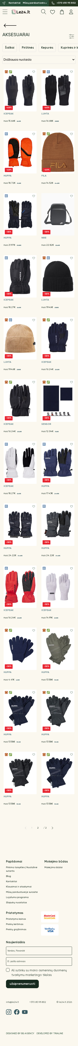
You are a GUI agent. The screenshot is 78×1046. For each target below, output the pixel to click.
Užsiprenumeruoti (22, 983)
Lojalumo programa (17, 897)
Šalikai (9, 47)
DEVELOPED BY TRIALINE (50, 1033)
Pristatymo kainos (16, 919)
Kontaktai (11, 881)
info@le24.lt (12, 1002)
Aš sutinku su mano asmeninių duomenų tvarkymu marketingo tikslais (39, 973)
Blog (8, 876)
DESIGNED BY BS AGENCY (20, 1033)
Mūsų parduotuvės (34, 3)
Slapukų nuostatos (16, 902)
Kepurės (47, 47)
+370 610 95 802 (37, 1002)
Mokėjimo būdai (53, 867)
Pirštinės (28, 47)
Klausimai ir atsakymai (19, 887)
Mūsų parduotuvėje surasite (22, 892)
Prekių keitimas (14, 924)
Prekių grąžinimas (16, 929)
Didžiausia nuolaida (17, 59)
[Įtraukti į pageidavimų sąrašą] (34, 72)
